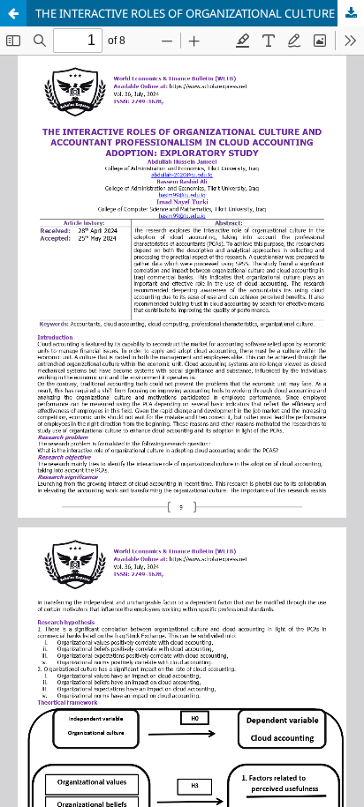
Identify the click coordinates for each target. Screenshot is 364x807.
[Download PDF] (350, 13)
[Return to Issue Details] (13, 13)
